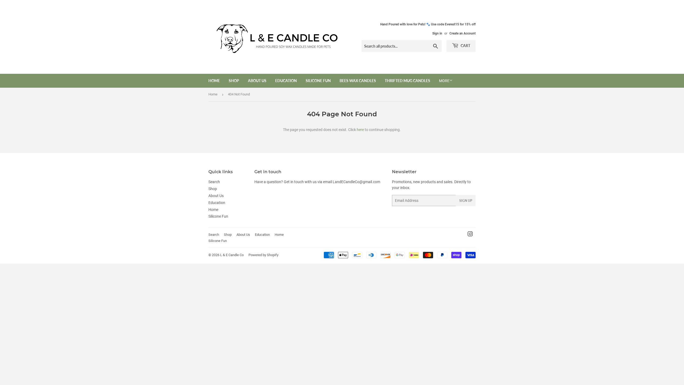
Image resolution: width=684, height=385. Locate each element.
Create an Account (462, 33)
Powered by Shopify (263, 255)
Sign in (437, 33)
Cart (465, 45)
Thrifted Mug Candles (407, 80)
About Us (257, 80)
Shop (234, 80)
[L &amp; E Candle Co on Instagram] (470, 235)
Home (214, 80)
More (444, 81)
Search (214, 182)
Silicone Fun (318, 80)
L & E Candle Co (232, 255)
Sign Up (465, 201)
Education (286, 80)
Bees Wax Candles (358, 80)
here (360, 130)
